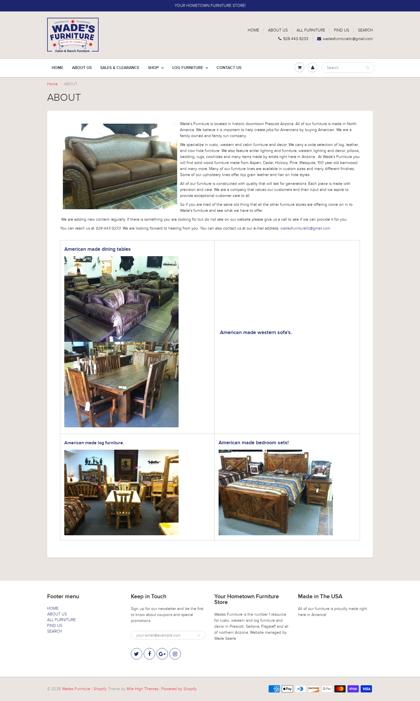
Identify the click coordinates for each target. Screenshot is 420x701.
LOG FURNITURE (187, 68)
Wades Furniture (76, 688)
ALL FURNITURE (311, 30)
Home (57, 68)
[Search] (367, 67)
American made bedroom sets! (254, 442)
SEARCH (365, 30)
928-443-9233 (295, 38)
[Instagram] (175, 653)
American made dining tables (97, 249)
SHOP (153, 68)
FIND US (341, 30)
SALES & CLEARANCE (119, 68)
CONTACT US (229, 68)
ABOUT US (278, 30)
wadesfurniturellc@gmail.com (348, 38)
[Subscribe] (199, 635)
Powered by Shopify (179, 688)
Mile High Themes (142, 688)
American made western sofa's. (256, 332)
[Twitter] (136, 653)
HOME (253, 30)
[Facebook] (149, 653)
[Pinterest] (162, 653)
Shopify (100, 688)
